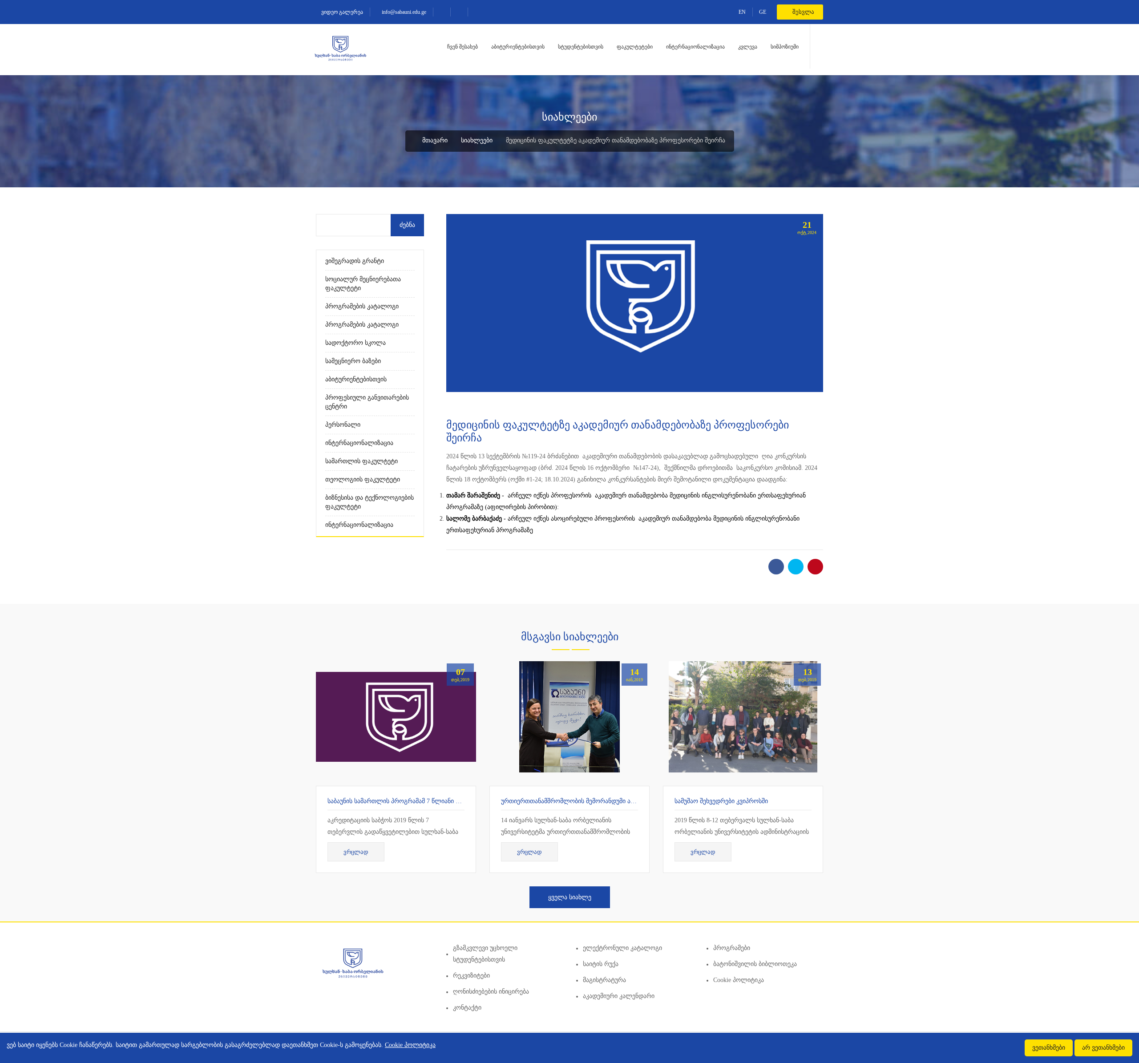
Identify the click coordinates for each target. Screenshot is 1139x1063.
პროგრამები (731, 948)
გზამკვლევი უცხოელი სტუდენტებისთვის (485, 954)
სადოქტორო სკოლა (355, 343)
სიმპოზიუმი (785, 47)
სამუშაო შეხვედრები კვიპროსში (721, 801)
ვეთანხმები (1048, 1047)
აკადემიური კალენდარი (618, 996)
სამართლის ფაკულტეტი (361, 461)
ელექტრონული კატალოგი (622, 948)
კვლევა (747, 47)
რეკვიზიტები (471, 975)
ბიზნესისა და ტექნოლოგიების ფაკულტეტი (369, 502)
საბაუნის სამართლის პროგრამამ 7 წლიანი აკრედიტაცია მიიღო (421, 801)
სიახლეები (477, 140)
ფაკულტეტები (635, 47)
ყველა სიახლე (569, 897)
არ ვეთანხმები (1103, 1047)
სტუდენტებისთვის (580, 47)
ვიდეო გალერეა (341, 12)
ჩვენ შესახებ (462, 47)
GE (762, 12)
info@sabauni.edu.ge (403, 12)
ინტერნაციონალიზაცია (695, 47)
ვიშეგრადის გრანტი (354, 261)
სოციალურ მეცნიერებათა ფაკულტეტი (363, 283)
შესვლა (802, 11)
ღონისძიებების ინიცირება (491, 991)
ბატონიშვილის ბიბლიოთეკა (755, 964)
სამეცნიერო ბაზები (353, 361)
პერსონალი (342, 424)
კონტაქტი (467, 1007)
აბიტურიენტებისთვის (518, 47)
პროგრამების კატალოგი (362, 306)
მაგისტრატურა (604, 980)
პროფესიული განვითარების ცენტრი (367, 402)
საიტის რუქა (600, 964)
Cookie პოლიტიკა (738, 980)
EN (742, 12)
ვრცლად (355, 852)
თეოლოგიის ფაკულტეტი (362, 479)
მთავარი (434, 140)
